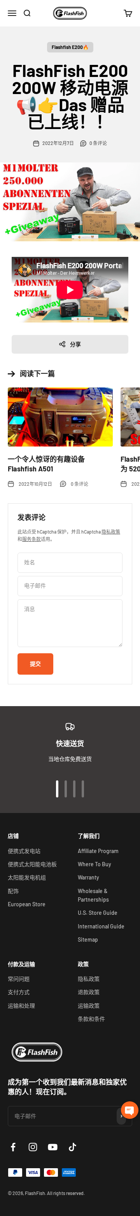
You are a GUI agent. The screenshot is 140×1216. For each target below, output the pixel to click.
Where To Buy (94, 864)
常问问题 (19, 978)
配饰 (13, 891)
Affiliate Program (98, 851)
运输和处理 (21, 1005)
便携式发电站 (24, 851)
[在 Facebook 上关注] (13, 1147)
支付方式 (19, 992)
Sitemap (88, 939)
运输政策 (89, 1005)
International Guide (101, 926)
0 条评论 (98, 143)
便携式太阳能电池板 (32, 864)
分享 (75, 344)
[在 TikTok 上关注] (72, 1147)
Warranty (88, 877)
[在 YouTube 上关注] (52, 1147)
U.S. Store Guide (97, 912)
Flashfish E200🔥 (70, 47)
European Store (27, 904)
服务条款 (31, 539)
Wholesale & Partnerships (93, 895)
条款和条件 (91, 1018)
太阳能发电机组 (27, 877)
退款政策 (89, 992)
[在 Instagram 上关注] (33, 1147)
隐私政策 (111, 531)
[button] (129, 1110)
